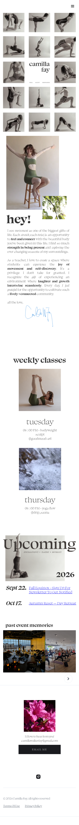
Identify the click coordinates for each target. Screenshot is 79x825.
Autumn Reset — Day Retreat (52, 603)
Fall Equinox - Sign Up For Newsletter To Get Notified (50, 589)
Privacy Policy (33, 805)
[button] (72, 6)
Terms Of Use (11, 805)
